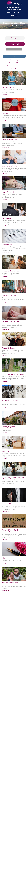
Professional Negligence (10, 400)
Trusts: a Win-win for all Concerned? (10, 531)
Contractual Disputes (9, 140)
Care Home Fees (8, 87)
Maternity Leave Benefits (10, 322)
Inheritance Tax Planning (10, 271)
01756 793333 (16, 7)
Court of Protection (8, 192)
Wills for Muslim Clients (10, 583)
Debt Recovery (7, 218)
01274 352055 (17, 9)
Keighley (9, 12)
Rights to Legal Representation (13, 478)
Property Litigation (8, 427)
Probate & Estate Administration (13, 374)
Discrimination (7, 245)
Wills (3, 558)
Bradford (10, 9)
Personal (15, 44)
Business (15, 38)
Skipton (9, 7)
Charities (5, 113)
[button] (14, 16)
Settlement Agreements (10, 504)
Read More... (5, 94)
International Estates (9, 295)
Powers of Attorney (8, 348)
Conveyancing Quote (9, 166)
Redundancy (6, 451)
